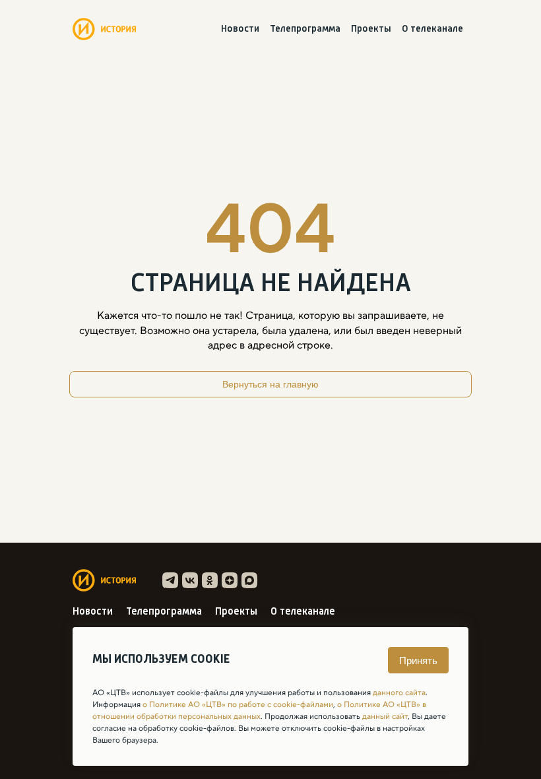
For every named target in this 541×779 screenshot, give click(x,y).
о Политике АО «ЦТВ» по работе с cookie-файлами (238, 704)
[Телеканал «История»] (104, 29)
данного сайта (399, 692)
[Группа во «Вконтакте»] (190, 580)
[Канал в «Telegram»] (170, 580)
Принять (418, 660)
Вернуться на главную (270, 384)
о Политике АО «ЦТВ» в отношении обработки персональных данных (259, 710)
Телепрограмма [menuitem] (305, 29)
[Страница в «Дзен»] (230, 580)
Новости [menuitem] (240, 29)
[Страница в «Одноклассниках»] (210, 580)
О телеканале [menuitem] (432, 29)
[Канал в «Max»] (249, 580)
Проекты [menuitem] (371, 29)
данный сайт (385, 716)
